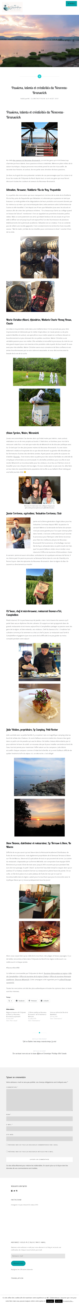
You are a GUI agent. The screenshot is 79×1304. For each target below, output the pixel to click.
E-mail (9, 1124)
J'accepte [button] (50, 1301)
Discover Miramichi (22, 980)
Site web (9, 1134)
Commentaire (12, 1087)
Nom (8, 1114)
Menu (72, 3)
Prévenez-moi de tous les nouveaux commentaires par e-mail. (33, 1145)
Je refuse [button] (58, 1301)
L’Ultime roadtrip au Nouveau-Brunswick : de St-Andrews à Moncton (37, 1014)
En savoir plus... (68, 1301)
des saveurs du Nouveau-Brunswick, (27, 160)
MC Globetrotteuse (36, 99)
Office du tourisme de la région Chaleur (34, 976)
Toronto (17, 457)
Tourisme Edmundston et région (55, 973)
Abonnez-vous (18, 1263)
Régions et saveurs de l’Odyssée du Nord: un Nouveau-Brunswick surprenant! (16, 1014)
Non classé (39, 83)
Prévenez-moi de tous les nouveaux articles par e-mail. (30, 1151)
